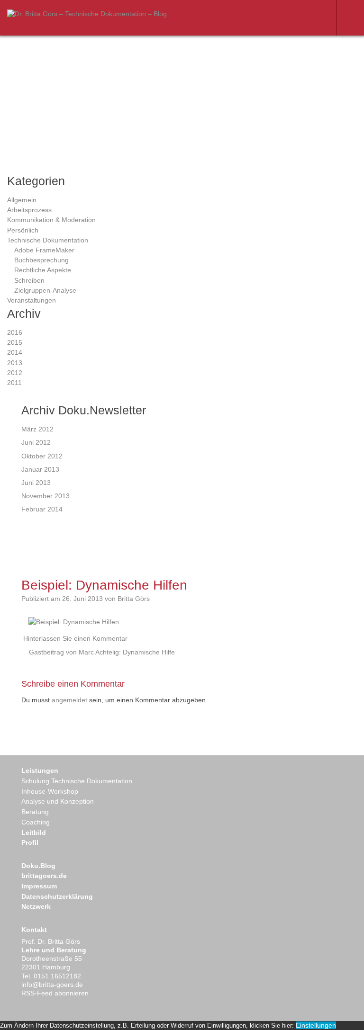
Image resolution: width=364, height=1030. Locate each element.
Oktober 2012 (42, 456)
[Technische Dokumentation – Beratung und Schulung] (87, 14)
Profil (29, 842)
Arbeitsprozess (29, 210)
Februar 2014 (42, 509)
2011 (14, 382)
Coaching (35, 822)
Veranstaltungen (31, 300)
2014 (14, 352)
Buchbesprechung (41, 260)
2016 (14, 332)
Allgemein (21, 200)
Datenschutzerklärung (57, 896)
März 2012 (37, 429)
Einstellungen (316, 1025)
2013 (14, 363)
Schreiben (29, 280)
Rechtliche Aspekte (42, 270)
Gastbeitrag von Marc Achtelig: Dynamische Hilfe (102, 652)
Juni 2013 (36, 482)
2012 (14, 372)
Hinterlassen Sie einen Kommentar (75, 638)
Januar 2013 (40, 469)
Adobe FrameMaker (44, 250)
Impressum (39, 886)
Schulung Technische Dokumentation (76, 781)
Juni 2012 (36, 442)
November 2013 (45, 496)
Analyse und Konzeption (57, 801)
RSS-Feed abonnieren (55, 993)
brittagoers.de (44, 875)
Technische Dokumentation (47, 240)
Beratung (35, 811)
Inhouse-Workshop (49, 791)
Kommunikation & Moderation (51, 220)
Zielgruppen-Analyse (45, 290)
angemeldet (69, 700)
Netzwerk (36, 906)
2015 (14, 342)
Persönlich (22, 230)
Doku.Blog (38, 865)
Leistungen (39, 770)
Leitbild (33, 832)
